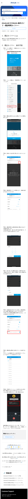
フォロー (14, 28)
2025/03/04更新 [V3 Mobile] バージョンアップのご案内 (15, 484)
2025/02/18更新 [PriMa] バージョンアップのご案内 (14, 482)
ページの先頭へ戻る (6, 466)
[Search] (24, 13)
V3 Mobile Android (9, 437)
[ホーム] (15, 3)
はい (10, 447)
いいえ (16, 447)
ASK (3, 18)
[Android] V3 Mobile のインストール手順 (12, 475)
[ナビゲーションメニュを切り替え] (2, 3)
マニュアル (7, 18)
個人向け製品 (14, 18)
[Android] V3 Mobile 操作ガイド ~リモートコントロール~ (16, 478)
